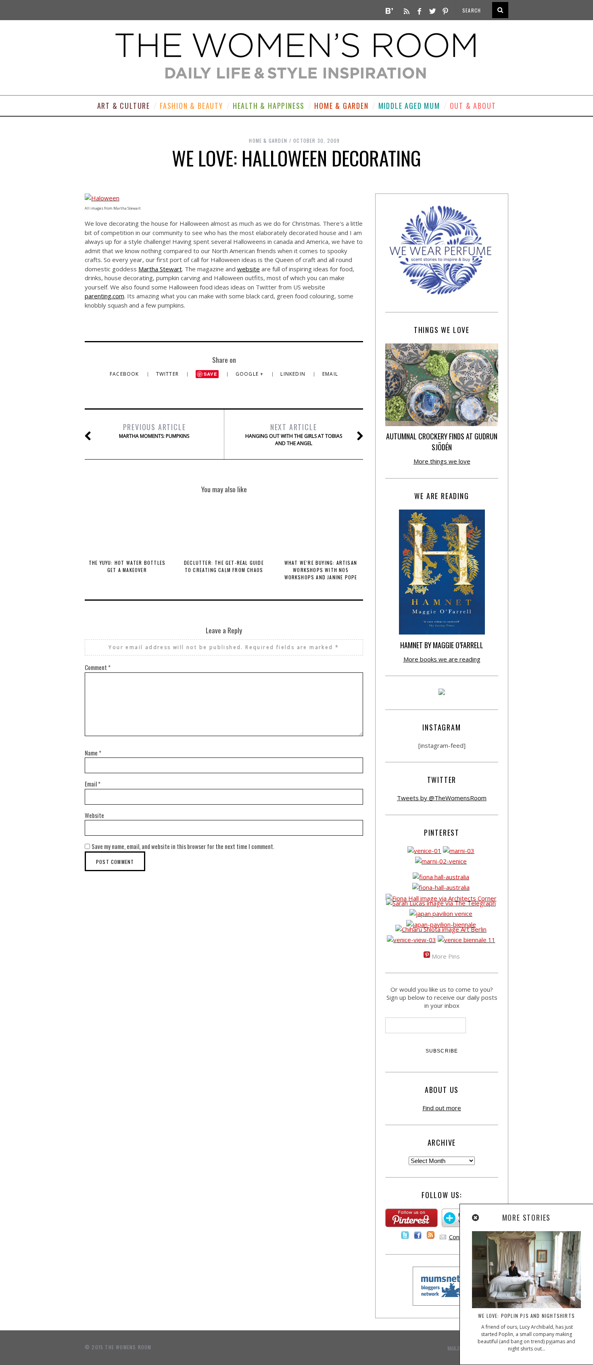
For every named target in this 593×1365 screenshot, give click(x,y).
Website (94, 815)
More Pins (446, 956)
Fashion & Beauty (191, 105)
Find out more (441, 1108)
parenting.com (104, 296)
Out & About (473, 105)
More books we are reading (441, 659)
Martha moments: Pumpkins (154, 430)
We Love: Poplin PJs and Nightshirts (526, 1315)
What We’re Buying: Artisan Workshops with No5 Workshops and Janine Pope (320, 570)
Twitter (168, 373)
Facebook (125, 373)
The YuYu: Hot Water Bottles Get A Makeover (127, 566)
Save (210, 374)
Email (330, 373)
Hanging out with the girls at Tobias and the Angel (293, 434)
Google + (250, 373)
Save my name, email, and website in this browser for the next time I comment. (183, 846)
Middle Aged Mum (409, 105)
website (248, 269)
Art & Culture (123, 105)
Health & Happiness (269, 105)
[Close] (476, 1217)
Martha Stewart (160, 269)
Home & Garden (341, 105)
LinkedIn (293, 373)
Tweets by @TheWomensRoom (442, 798)
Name (93, 752)
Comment (98, 667)
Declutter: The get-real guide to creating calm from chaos (224, 566)
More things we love (441, 461)
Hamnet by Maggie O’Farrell (441, 645)
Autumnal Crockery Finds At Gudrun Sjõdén (441, 441)
